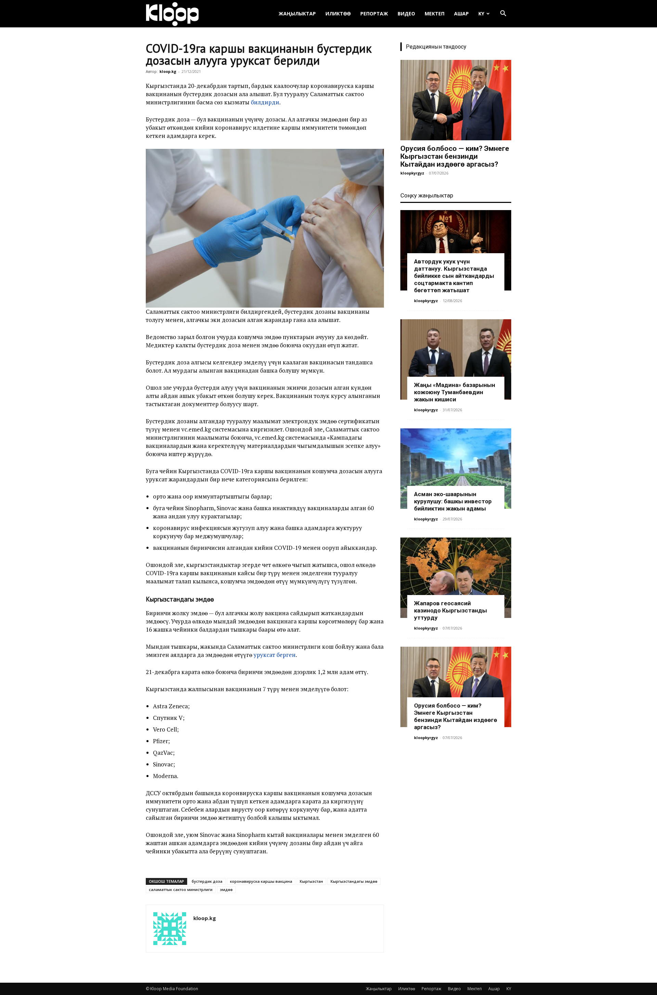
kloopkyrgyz (412, 173)
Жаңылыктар (297, 13)
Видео (406, 13)
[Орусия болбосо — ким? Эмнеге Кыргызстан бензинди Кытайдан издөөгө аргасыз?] (455, 100)
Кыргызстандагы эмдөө (354, 881)
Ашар (461, 13)
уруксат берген (275, 655)
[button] (503, 14)
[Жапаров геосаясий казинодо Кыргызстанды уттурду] (455, 578)
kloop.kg (167, 71)
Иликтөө (338, 13)
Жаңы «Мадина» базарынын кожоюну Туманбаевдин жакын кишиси (454, 392)
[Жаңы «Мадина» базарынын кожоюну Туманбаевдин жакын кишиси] (455, 359)
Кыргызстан (311, 881)
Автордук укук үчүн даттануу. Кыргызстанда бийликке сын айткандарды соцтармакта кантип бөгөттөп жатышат (454, 276)
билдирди (265, 102)
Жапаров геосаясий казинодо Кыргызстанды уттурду (450, 610)
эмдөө (226, 889)
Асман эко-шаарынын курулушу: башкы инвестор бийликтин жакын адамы (453, 501)
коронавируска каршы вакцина (261, 881)
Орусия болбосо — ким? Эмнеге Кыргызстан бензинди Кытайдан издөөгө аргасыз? (454, 156)
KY (481, 13)
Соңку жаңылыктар (426, 195)
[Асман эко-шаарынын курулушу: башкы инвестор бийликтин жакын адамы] (455, 468)
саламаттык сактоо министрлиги (180, 889)
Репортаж (374, 13)
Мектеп (435, 13)
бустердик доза (207, 881)
